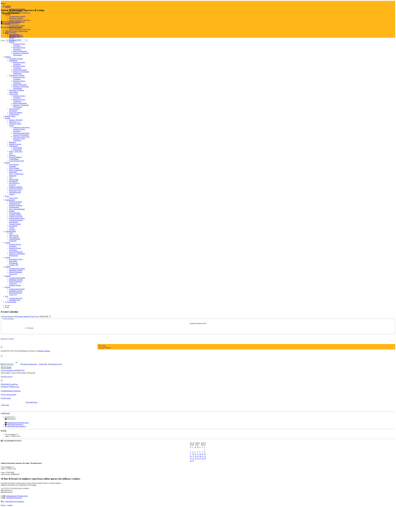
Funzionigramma (14, 213)
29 (205, 458)
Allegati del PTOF (15, 40)
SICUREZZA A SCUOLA (14, 184)
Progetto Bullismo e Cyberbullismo (15, 158)
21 (202, 456)
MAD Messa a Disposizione (18, 31)
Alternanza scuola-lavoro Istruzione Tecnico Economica (21, 129)
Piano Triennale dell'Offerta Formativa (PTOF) (16, 36)
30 (191, 461)
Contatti (11, 228)
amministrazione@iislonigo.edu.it (14, 22)
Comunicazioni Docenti (17, 26)
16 (191, 456)
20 (200, 456)
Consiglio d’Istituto (15, 215)
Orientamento (13, 146)
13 (200, 454)
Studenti (7, 7)
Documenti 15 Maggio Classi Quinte (16, 91)
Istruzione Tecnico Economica (19, 45)
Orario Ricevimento (15, 112)
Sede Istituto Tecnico (16, 259)
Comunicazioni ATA (15, 298)
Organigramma (14, 207)
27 (200, 458)
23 (191, 458)
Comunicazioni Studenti (17, 268)
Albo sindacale (14, 237)
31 (193, 461)
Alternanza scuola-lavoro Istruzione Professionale (21, 134)
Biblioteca (12, 142)
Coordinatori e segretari (16, 75)
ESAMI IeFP (13, 181)
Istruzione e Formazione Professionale (21, 54)
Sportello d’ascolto (15, 144)
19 (198, 456)
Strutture (12, 211)
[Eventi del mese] (7, 316)
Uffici (11, 233)
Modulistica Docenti (15, 291)
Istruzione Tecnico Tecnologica (19, 48)
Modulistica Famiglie (16, 18)
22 (205, 456)
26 (198, 458)
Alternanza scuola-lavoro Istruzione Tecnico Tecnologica (21, 138)
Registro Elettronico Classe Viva (19, 20)
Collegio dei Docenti (16, 216)
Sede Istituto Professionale (13, 262)
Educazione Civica (15, 190)
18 (195, 456)
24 (193, 458)
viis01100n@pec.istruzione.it (12, 27)
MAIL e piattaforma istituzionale (15, 171)
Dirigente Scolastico (15, 202)
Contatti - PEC (14, 265)
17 (193, 456)
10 (193, 454)
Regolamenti (13, 226)
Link (10, 177)
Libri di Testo (13, 94)
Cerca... (3, 40)
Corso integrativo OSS (16, 161)
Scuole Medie (17, 148)
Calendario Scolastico (16, 59)
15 (205, 454)
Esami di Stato (13, 179)
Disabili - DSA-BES (15, 120)
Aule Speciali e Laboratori (14, 165)
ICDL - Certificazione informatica (16, 175)
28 (202, 458)
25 (195, 458)
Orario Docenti (14, 114)
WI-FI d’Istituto (14, 168)
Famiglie (8, 14)
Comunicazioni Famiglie (17, 16)
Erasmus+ (12, 155)
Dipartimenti (13, 60)
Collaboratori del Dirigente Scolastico (15, 204)
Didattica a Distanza (15, 187)
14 (202, 454)
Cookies (33, 485)
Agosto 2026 (197, 444)
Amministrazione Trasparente (14, 240)
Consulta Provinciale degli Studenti (16, 221)
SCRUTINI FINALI (16, 189)
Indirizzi (11, 42)
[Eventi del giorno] (34, 316)
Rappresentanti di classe (17, 218)
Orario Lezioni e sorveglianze (14, 110)
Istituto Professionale (20, 51)
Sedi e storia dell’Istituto (17, 209)
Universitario (17, 150)
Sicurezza (12, 229)
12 (198, 454)
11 (195, 454)
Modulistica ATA (14, 300)
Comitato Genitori (15, 224)
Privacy (3, 505)
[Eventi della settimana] (21, 316)
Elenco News (13, 198)
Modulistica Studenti (15, 270)
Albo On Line (13, 235)
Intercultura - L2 (14, 122)
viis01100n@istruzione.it (11, 23)
